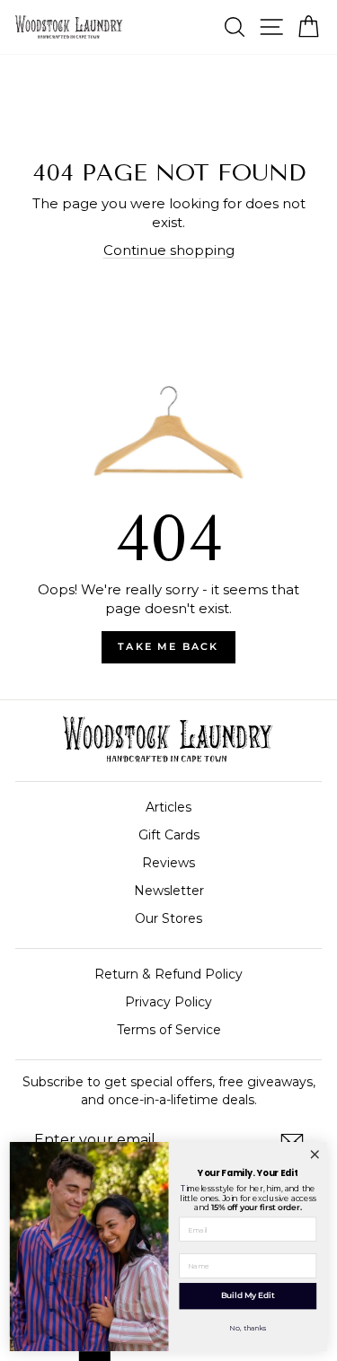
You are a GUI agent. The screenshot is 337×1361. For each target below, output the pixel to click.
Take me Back (168, 646)
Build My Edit (248, 1295)
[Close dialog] (315, 1154)
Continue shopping (169, 250)
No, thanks (247, 1327)
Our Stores (168, 918)
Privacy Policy (168, 1002)
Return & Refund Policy (168, 974)
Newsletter (169, 890)
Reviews (168, 863)
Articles (168, 807)
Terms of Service (169, 1030)
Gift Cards (169, 835)
